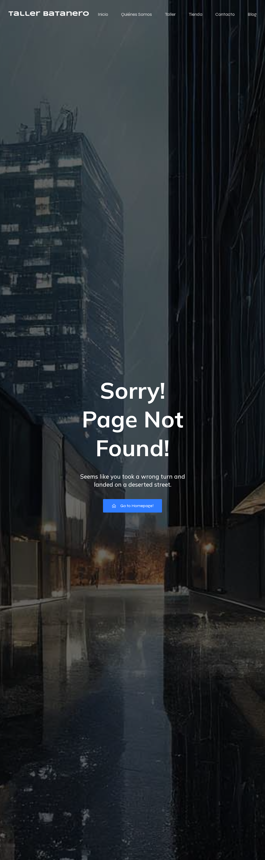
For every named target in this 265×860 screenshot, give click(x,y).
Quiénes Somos (136, 14)
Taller (170, 14)
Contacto (225, 14)
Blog (252, 14)
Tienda (195, 14)
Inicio (103, 14)
